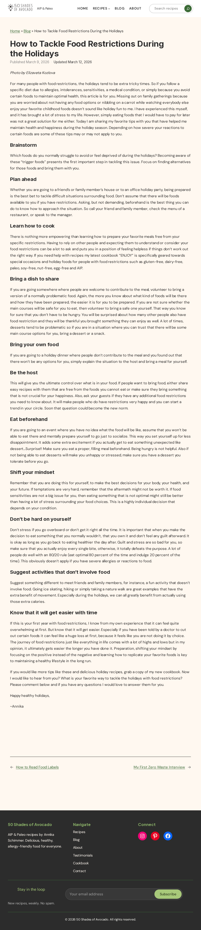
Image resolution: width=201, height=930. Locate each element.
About (78, 847)
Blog (27, 31)
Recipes (79, 832)
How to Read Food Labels (37, 767)
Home (15, 31)
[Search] (188, 8)
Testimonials (83, 855)
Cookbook (81, 863)
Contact (79, 871)
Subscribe (168, 894)
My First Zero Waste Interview (159, 767)
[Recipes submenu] (109, 9)
